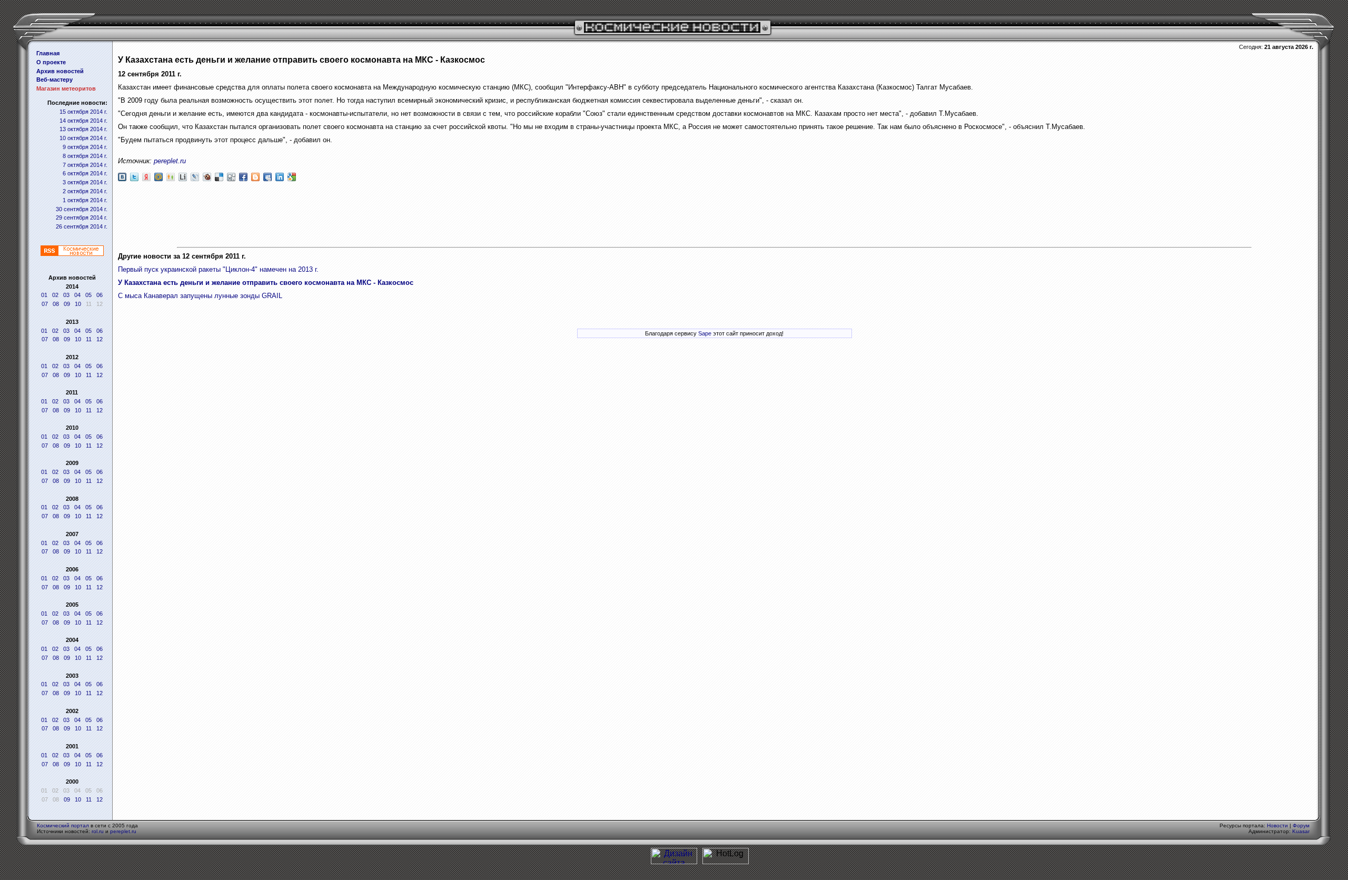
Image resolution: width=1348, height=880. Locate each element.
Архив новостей (60, 71)
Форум (1301, 825)
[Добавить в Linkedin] (279, 177)
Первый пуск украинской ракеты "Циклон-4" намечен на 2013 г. (218, 269)
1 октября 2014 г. (85, 200)
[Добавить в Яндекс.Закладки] (146, 177)
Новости (1277, 825)
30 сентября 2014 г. (81, 209)
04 (77, 295)
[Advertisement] (714, 215)
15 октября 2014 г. (83, 111)
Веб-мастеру (54, 79)
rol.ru (98, 831)
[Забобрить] (207, 177)
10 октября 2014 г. (83, 138)
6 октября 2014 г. (85, 173)
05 (88, 295)
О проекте (51, 62)
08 (56, 304)
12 (99, 339)
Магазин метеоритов (66, 88)
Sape (704, 333)
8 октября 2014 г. (85, 156)
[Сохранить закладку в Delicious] (219, 177)
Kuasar (1301, 831)
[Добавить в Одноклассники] (170, 177)
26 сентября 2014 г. (81, 226)
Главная (48, 53)
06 (99, 295)
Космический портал (63, 825)
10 (78, 304)
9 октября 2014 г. (85, 147)
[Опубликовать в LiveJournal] (195, 177)
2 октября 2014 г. (85, 191)
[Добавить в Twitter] (134, 177)
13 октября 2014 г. (83, 129)
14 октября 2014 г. (83, 120)
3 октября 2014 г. (85, 182)
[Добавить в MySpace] (267, 177)
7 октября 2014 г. (85, 165)
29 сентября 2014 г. (81, 217)
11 (89, 339)
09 (67, 304)
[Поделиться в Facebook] (243, 177)
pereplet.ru (170, 161)
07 (45, 304)
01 (44, 295)
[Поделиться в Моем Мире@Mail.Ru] (158, 177)
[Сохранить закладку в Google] (292, 177)
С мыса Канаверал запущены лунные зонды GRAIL (200, 296)
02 (55, 295)
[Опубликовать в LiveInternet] (183, 177)
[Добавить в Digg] (231, 177)
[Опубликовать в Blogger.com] (255, 177)
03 (66, 295)
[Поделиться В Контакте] (122, 177)
